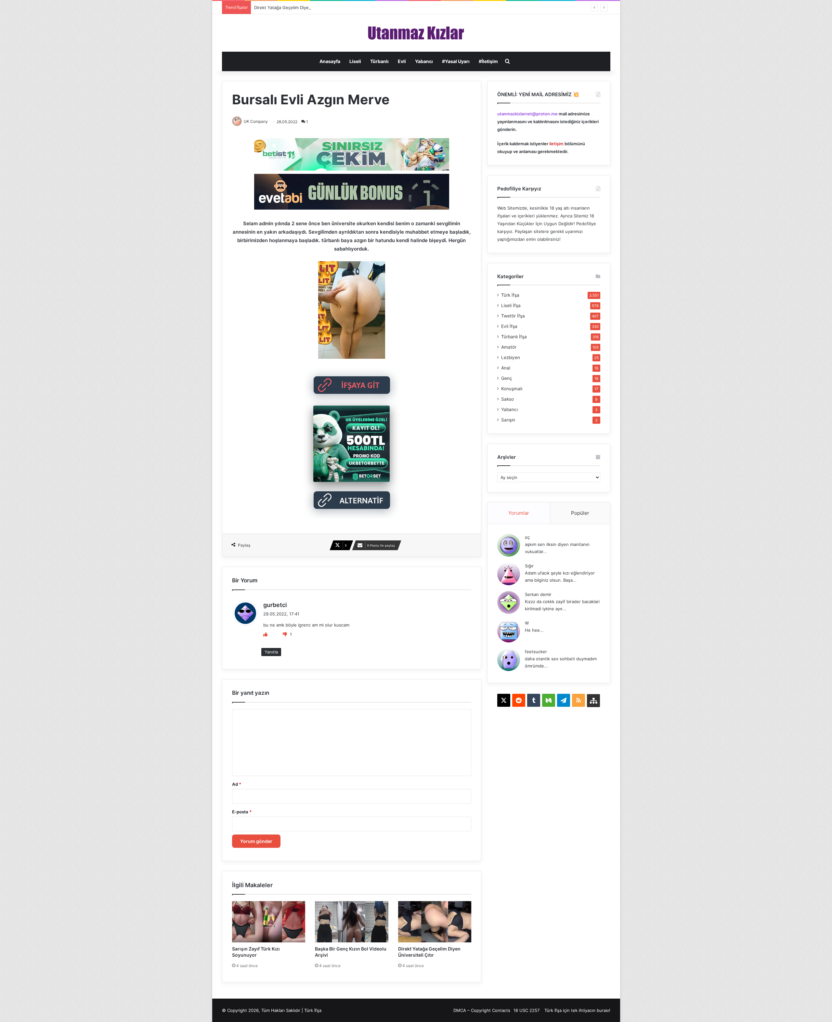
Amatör (508, 347)
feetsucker (536, 651)
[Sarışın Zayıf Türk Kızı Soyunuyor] (269, 921)
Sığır (529, 565)
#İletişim (488, 61)
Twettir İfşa (513, 315)
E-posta (242, 811)
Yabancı (424, 61)
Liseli (355, 61)
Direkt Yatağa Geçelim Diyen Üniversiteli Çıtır (299, 7)
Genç (506, 378)
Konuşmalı (511, 388)
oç (527, 537)
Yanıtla (271, 651)
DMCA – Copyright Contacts (481, 1010)
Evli (402, 61)
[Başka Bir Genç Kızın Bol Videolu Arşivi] (351, 921)
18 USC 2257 (527, 1010)
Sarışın (508, 419)
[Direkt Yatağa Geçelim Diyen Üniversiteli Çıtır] (435, 921)
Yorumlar (518, 513)
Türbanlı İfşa (514, 336)
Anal (505, 367)
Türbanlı (379, 61)
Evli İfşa (509, 326)
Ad (236, 784)
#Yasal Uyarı (456, 61)
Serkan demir (538, 594)
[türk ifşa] (416, 33)
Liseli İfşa (511, 305)
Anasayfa (329, 61)
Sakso (507, 399)
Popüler (580, 513)
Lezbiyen (510, 357)
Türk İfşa (510, 295)
